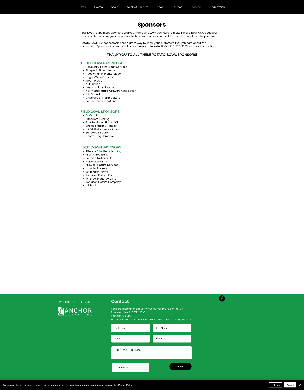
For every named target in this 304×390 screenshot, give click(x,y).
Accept (290, 385)
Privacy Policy (125, 385)
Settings (276, 385)
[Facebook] (222, 298)
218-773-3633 (137, 312)
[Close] (300, 384)
